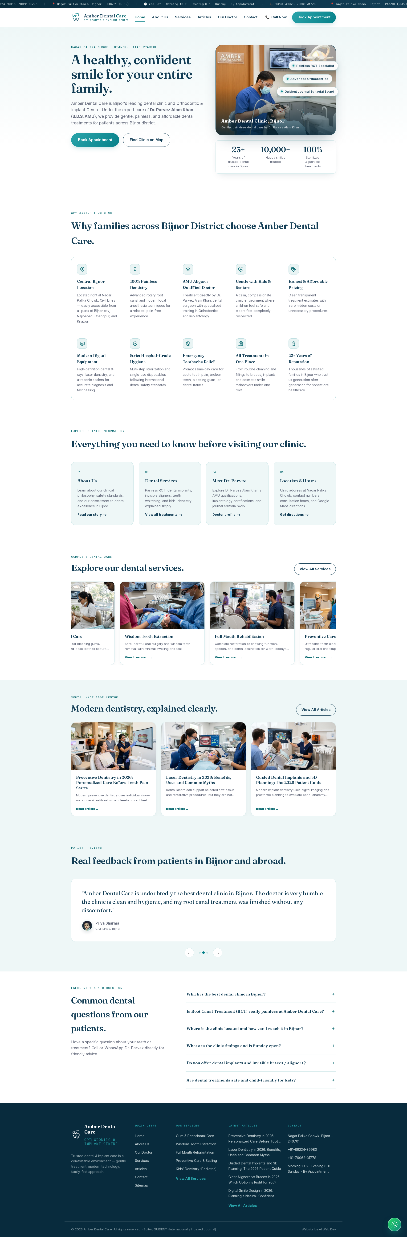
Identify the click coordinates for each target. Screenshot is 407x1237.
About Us (160, 17)
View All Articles (315, 710)
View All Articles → (244, 1206)
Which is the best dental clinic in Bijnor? (261, 994)
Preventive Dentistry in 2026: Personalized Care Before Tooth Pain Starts (254, 1139)
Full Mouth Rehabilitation (195, 1152)
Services (183, 17)
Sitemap (141, 1185)
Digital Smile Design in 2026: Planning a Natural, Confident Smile (251, 1194)
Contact (250, 17)
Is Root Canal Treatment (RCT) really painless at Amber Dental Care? (261, 1011)
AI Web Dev (327, 1229)
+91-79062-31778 (302, 1158)
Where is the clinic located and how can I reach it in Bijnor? (261, 1028)
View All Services (315, 569)
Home (140, 17)
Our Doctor (227, 17)
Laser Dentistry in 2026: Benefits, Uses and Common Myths (254, 1152)
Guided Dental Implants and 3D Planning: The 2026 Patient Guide (254, 1166)
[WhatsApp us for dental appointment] (394, 1224)
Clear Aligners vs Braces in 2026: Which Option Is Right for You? (254, 1179)
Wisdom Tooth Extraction (196, 1144)
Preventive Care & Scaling (196, 1161)
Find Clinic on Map (146, 139)
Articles (204, 17)
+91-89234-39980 (302, 1149)
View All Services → (193, 1178)
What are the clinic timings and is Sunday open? (261, 1045)
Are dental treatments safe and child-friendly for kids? (261, 1080)
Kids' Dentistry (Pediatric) (196, 1169)
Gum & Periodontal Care (195, 1136)
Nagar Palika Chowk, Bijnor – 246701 (310, 1138)
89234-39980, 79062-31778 (292, 4)
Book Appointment (313, 17)
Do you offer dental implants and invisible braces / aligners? (261, 1063)
